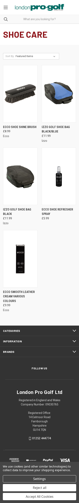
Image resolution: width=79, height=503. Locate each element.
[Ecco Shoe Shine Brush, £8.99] (20, 94)
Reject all (39, 487)
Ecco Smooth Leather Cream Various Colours (19, 296)
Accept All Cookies (39, 496)
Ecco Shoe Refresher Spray (57, 212)
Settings (39, 479)
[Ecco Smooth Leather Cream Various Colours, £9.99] (20, 259)
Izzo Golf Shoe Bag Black (17, 212)
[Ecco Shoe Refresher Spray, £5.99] (59, 176)
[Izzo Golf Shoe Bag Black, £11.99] (20, 176)
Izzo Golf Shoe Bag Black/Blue (56, 129)
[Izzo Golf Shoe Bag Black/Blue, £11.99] (59, 94)
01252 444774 (41, 438)
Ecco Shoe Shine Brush (19, 127)
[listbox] (36, 56)
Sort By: (9, 56)
